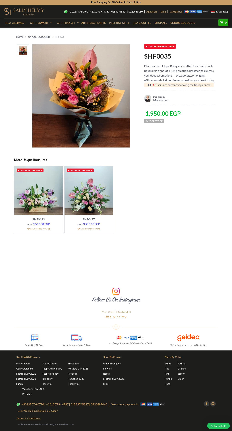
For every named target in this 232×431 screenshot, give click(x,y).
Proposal (73, 373)
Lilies (105, 383)
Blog (163, 11)
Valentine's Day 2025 (33, 388)
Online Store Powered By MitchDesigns (37, 424)
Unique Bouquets (182, 22)
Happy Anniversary (52, 368)
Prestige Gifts (119, 22)
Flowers (107, 368)
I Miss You (73, 363)
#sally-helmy (116, 317)
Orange (182, 368)
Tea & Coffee (142, 22)
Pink (167, 373)
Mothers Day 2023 (78, 368)
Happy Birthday (50, 373)
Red (167, 368)
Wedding (27, 394)
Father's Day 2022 (26, 373)
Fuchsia (181, 363)
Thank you (73, 383)
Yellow (181, 373)
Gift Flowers (39, 22)
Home (19, 36)
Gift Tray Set (66, 22)
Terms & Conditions (28, 418)
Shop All (161, 22)
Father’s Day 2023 (26, 378)
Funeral (20, 383)
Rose (167, 383)
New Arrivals (14, 22)
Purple (168, 378)
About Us (151, 11)
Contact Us (175, 11)
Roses (106, 373)
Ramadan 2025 (76, 378)
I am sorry (47, 378)
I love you (47, 383)
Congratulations (24, 368)
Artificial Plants (93, 22)
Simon (181, 378)
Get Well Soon (49, 363)
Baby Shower (23, 363)
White (168, 363)
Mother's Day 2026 (113, 378)
